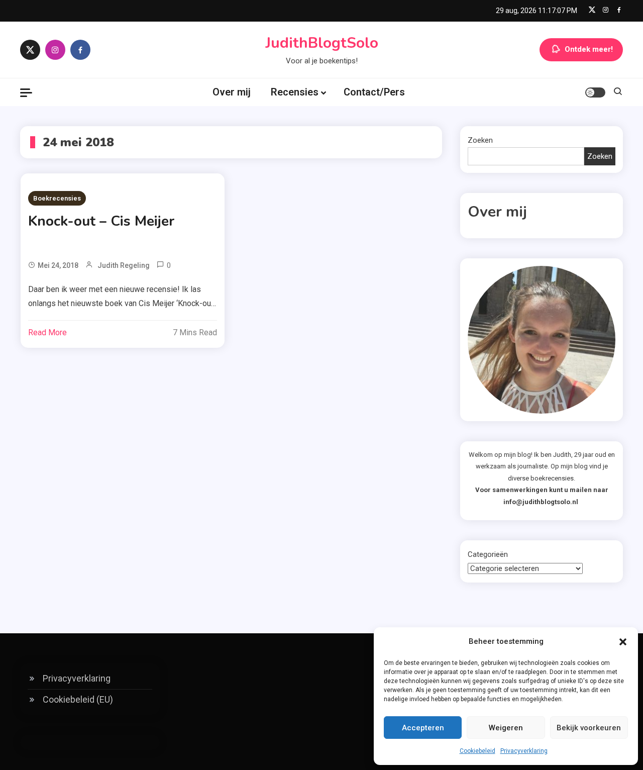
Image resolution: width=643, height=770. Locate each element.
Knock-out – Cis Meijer (101, 221)
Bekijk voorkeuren (589, 727)
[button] (623, 642)
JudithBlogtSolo (321, 43)
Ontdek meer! (589, 49)
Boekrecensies (57, 198)
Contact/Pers (374, 92)
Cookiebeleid (477, 750)
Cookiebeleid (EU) (78, 699)
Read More (47, 332)
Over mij (231, 92)
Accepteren (423, 727)
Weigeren (506, 727)
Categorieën (488, 554)
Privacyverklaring (524, 750)
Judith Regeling (123, 265)
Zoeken (480, 140)
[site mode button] (595, 92)
